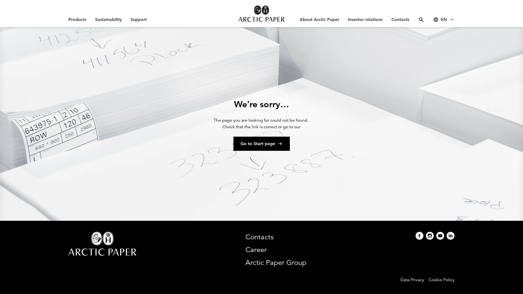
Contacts (400, 19)
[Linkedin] (450, 236)
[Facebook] (419, 236)
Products (77, 19)
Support (138, 19)
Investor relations (365, 19)
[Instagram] (430, 236)
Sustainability (108, 19)
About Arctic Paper (319, 19)
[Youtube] (440, 236)
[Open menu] (421, 20)
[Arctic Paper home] (261, 13)
